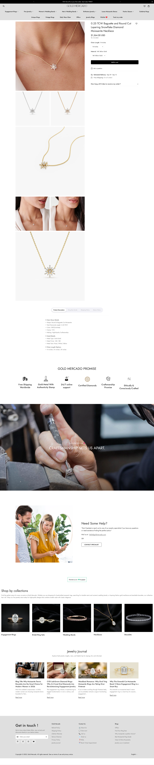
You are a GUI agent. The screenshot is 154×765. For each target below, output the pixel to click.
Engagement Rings (11, 12)
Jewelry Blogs (90, 17)
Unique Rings (35, 17)
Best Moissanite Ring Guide (123, 737)
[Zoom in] (81, 25)
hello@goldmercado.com (97, 534)
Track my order (118, 17)
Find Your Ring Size (121, 731)
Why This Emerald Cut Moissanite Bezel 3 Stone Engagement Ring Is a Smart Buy (124, 684)
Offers (78, 17)
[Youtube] (34, 741)
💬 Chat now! (83, 731)
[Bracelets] (139, 618)
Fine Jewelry (28, 12)
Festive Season (127, 12)
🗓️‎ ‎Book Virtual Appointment (88, 743)
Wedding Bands (69, 635)
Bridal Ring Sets (38, 635)
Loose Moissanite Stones (109, 12)
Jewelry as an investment (122, 743)
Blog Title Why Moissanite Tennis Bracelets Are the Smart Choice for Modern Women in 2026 (29, 684)
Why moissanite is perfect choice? (125, 734)
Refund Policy (56, 728)
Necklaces (98, 634)
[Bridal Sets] (46, 618)
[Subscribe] (46, 737)
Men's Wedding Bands (69, 12)
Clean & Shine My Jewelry (122, 740)
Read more (19, 697)
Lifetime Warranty (57, 734)
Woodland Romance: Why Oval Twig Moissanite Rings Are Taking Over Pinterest (92, 684)
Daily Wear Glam (65, 17)
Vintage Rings (50, 17)
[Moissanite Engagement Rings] (15, 618)
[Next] (120, 2)
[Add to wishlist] (136, 24)
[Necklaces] (108, 618)
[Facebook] (23, 741)
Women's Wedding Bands (47, 12)
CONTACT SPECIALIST (91, 545)
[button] (149, 6)
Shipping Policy (56, 731)
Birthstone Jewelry (89, 12)
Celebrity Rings (144, 12)
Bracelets (128, 634)
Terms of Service (56, 737)
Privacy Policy (56, 740)
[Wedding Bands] (77, 618)
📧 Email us (82, 737)
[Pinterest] (18, 741)
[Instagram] (28, 741)
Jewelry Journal (56, 743)
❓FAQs (81, 740)
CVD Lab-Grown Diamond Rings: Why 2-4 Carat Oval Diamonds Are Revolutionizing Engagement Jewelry (61, 684)
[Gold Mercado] (77, 6)
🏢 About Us (83, 728)
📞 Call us (82, 734)
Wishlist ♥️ (103, 17)
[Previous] (34, 2)
